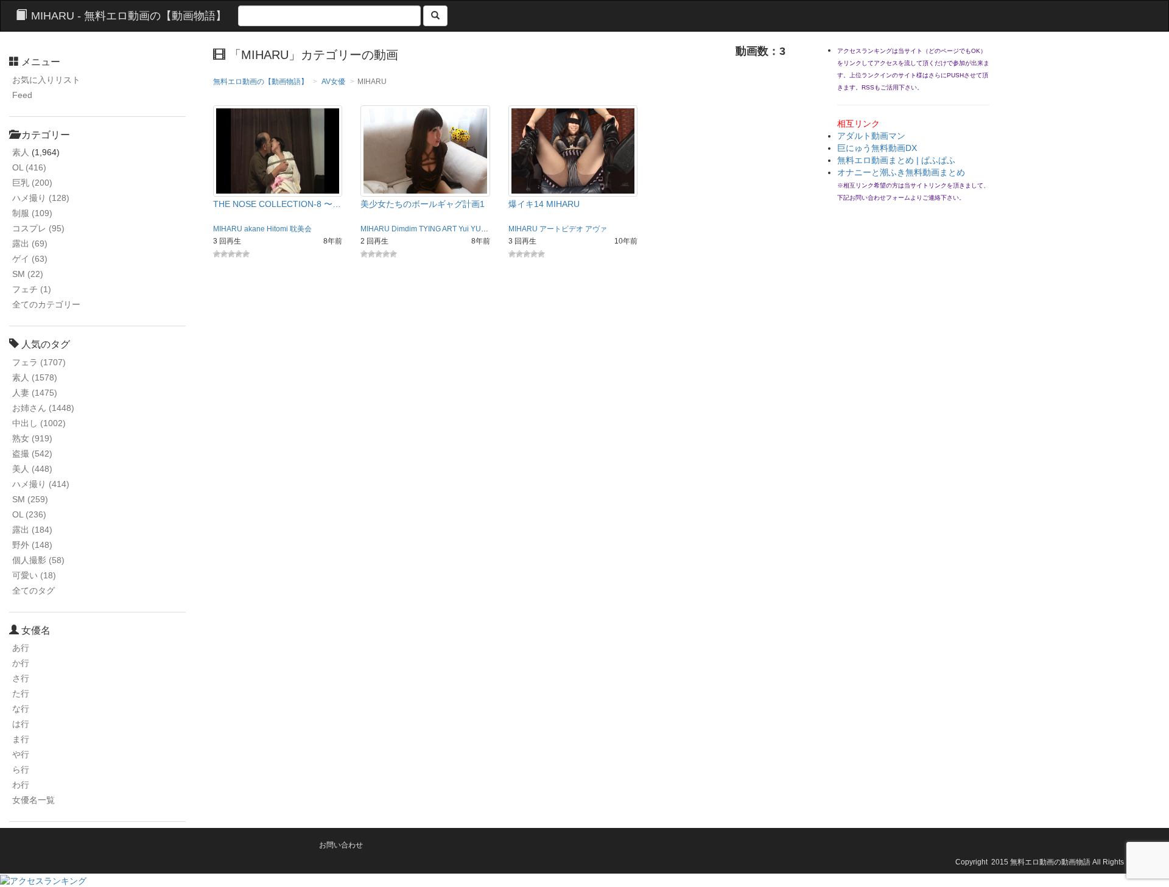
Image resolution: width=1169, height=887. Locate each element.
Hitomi (277, 229)
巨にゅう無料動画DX (877, 148)
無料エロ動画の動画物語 (1050, 862)
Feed (22, 95)
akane (254, 229)
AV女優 (333, 81)
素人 (20, 152)
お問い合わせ (341, 845)
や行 (20, 754)
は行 (20, 724)
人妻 (34, 393)
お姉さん (43, 408)
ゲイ (29, 259)
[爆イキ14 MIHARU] (573, 150)
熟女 (32, 438)
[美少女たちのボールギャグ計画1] (425, 150)
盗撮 (32, 453)
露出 (29, 243)
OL (29, 167)
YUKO (481, 229)
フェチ (31, 289)
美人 (32, 469)
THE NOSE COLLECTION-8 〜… (277, 204)
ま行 (20, 739)
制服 (32, 213)
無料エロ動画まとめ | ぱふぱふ (896, 160)
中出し (39, 423)
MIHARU (227, 229)
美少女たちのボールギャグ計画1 (422, 204)
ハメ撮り (40, 198)
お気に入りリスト (46, 80)
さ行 (20, 678)
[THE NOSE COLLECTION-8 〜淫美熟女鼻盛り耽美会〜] (278, 150)
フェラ (39, 362)
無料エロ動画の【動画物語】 (260, 81)
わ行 (20, 785)
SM (27, 274)
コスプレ (38, 228)
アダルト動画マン (871, 136)
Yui (463, 229)
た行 (20, 693)
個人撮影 (38, 560)
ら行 (20, 769)
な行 (20, 708)
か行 (20, 663)
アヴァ (596, 229)
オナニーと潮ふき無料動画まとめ (901, 172)
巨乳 (32, 183)
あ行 (20, 648)
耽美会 (301, 229)
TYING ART (438, 229)
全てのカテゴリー (46, 304)
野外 (32, 545)
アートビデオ (561, 229)
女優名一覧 (33, 800)
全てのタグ (33, 590)
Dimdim (404, 229)
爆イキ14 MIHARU (544, 204)
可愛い (34, 575)
